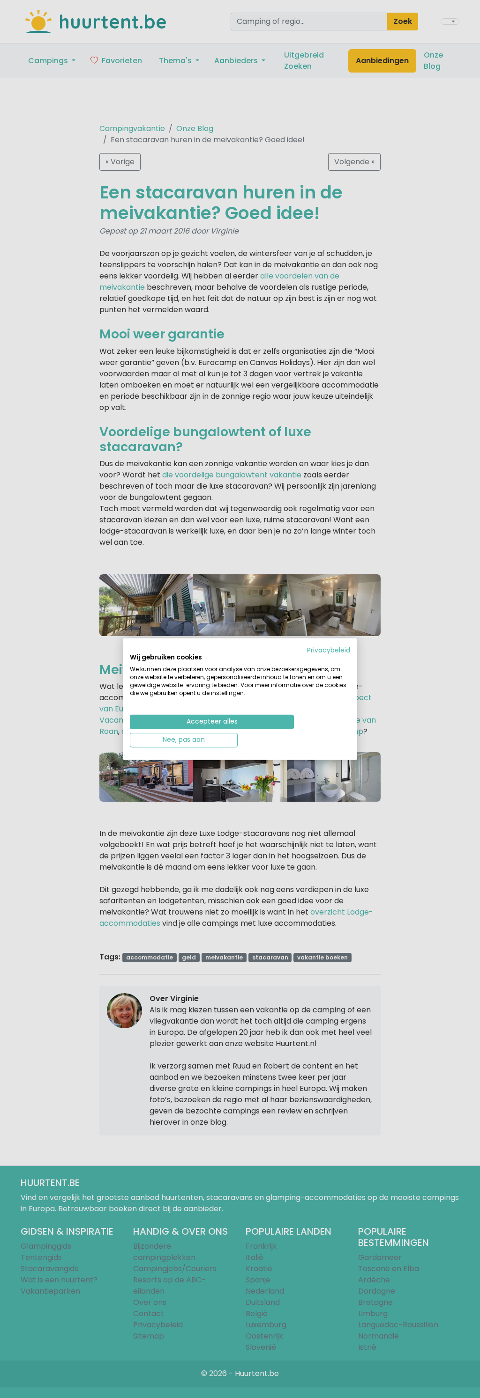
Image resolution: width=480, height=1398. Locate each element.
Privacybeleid (328, 649)
